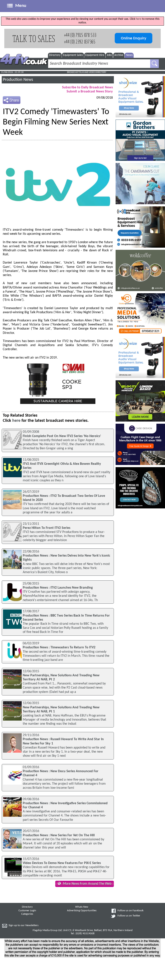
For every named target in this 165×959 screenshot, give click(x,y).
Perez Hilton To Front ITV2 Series (46, 528)
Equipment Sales (73, 55)
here (138, 19)
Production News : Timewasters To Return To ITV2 (59, 647)
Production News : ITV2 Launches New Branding (58, 587)
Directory (54, 55)
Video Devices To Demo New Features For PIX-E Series (62, 863)
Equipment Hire (94, 55)
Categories (27, 914)
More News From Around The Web (87, 883)
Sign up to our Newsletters (23, 925)
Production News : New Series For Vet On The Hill (59, 835)
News (129, 55)
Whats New (81, 907)
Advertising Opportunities (81, 910)
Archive (118, 55)
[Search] (154, 63)
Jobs (109, 55)
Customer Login (27, 910)
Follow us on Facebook (131, 910)
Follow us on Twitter (129, 916)
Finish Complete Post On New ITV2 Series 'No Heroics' (62, 436)
